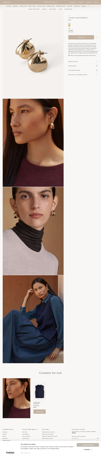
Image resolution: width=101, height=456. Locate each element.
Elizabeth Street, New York (48, 432)
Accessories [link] (77, 6)
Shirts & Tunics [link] (32, 6)
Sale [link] (89, 6)
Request (74, 432)
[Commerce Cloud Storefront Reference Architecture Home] (50, 2)
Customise (87, 449)
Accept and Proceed (88, 445)
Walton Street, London (47, 438)
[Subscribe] (97, 438)
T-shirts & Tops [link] (23, 6)
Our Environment (26, 436)
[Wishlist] (96, 37)
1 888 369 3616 (7, 2)
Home (69, 15)
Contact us (5, 432)
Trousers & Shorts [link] (60, 6)
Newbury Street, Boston (48, 434)
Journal (60, 9)
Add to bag (39, 412)
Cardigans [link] (15, 6)
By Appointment (68, 9)
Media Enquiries (6, 440)
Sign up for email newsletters (79, 436)
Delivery (5, 434)
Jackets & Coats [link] (41, 6)
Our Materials (25, 434)
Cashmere (44, 9)
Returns (4, 436)
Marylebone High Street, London (49, 436)
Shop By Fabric (52, 9)
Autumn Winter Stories (34, 9)
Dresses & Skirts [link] (51, 6)
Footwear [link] (69, 6)
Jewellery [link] (83, 6)
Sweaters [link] (8, 6)
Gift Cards (5, 438)
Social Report (25, 438)
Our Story (24, 432)
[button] (81, 2)
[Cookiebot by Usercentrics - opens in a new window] (10, 453)
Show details (24, 453)
